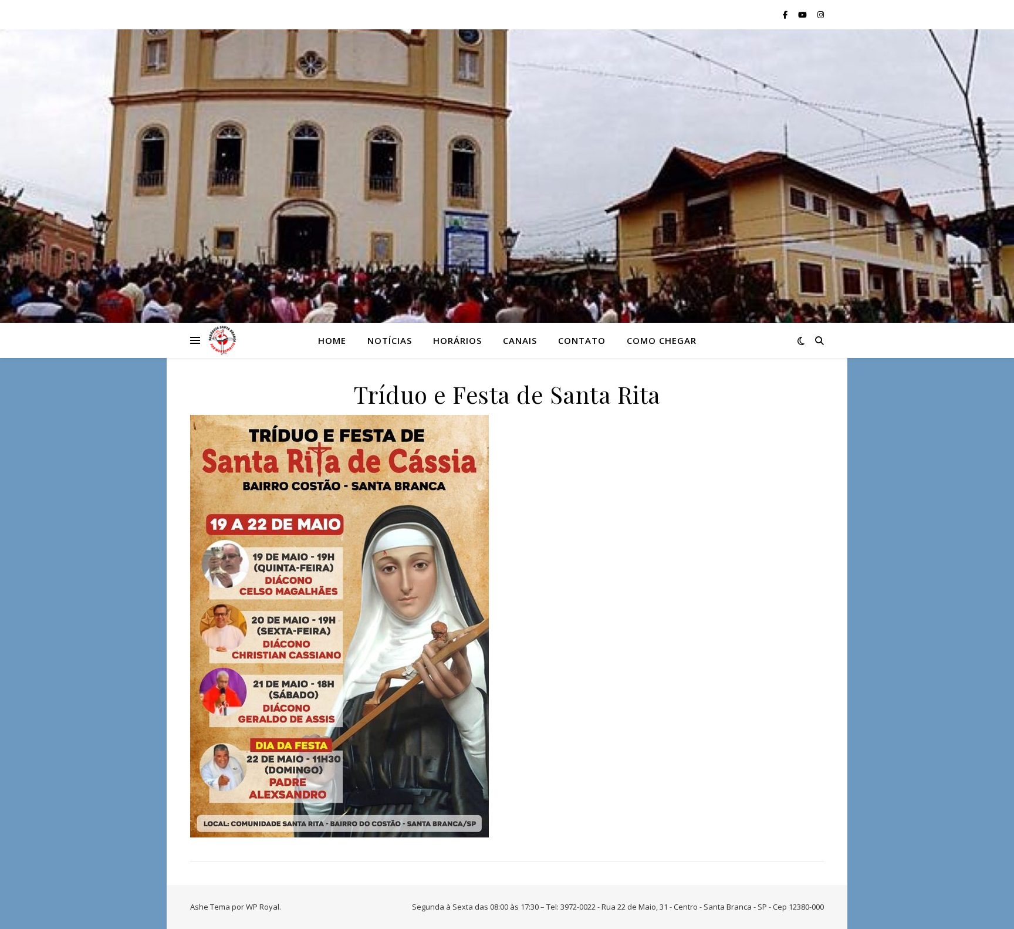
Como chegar (662, 340)
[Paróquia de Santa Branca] (222, 340)
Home (332, 340)
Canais (520, 340)
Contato (582, 340)
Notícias (389, 340)
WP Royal (262, 906)
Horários (457, 340)
